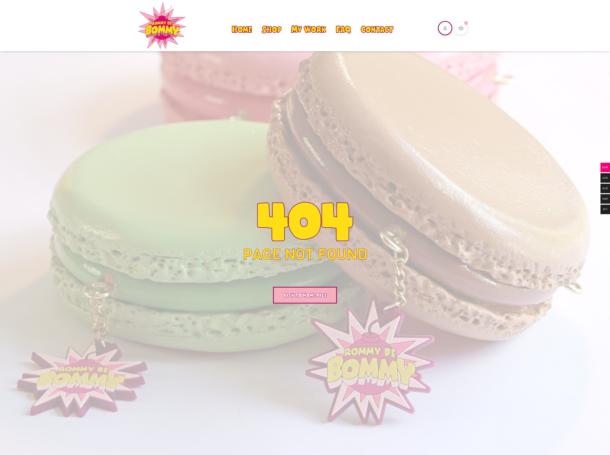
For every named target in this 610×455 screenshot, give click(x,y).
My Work (308, 29)
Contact (377, 29)
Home (242, 29)
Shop (271, 29)
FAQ (343, 29)
